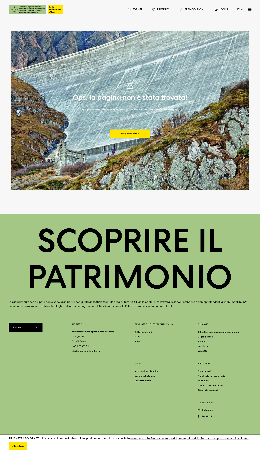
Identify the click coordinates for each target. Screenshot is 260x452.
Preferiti (163, 9)
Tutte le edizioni (143, 332)
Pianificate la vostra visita (211, 376)
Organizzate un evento (210, 385)
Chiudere (18, 446)
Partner (202, 341)
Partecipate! (204, 371)
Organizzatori (205, 336)
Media (138, 363)
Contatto (202, 350)
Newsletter (203, 346)
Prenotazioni (194, 9)
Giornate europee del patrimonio (154, 324)
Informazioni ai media (146, 371)
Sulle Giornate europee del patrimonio (218, 332)
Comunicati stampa (145, 376)
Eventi (137, 9)
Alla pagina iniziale (130, 133)
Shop (137, 341)
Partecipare (204, 363)
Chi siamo (203, 324)
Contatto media (143, 380)
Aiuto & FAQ (204, 380)
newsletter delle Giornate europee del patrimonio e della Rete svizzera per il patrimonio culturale (189, 438)
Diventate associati (208, 390)
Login (223, 9)
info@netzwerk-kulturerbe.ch (86, 351)
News (137, 336)
